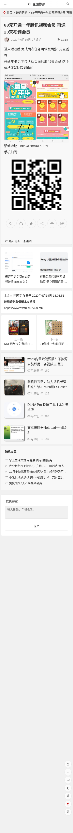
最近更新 (21, 12)
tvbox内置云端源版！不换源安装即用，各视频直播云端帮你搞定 (47, 364)
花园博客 (38, 4)
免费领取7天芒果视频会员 (25, 483)
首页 (9, 12)
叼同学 (17, 295)
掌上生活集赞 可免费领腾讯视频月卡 (32, 460)
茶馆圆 (27, 241)
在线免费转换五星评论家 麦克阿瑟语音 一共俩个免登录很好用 (18, 281)
